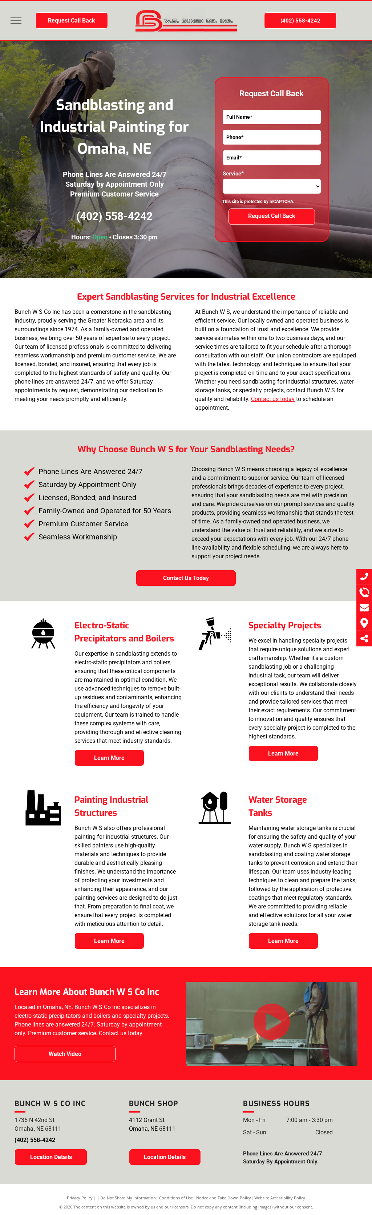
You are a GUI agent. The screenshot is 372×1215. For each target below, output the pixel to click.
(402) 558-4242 (114, 216)
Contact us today (273, 399)
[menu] (16, 20)
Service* (233, 173)
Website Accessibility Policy (279, 1197)
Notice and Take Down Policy (223, 1197)
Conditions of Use (176, 1197)
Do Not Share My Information (128, 1197)
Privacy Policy (80, 1197)
